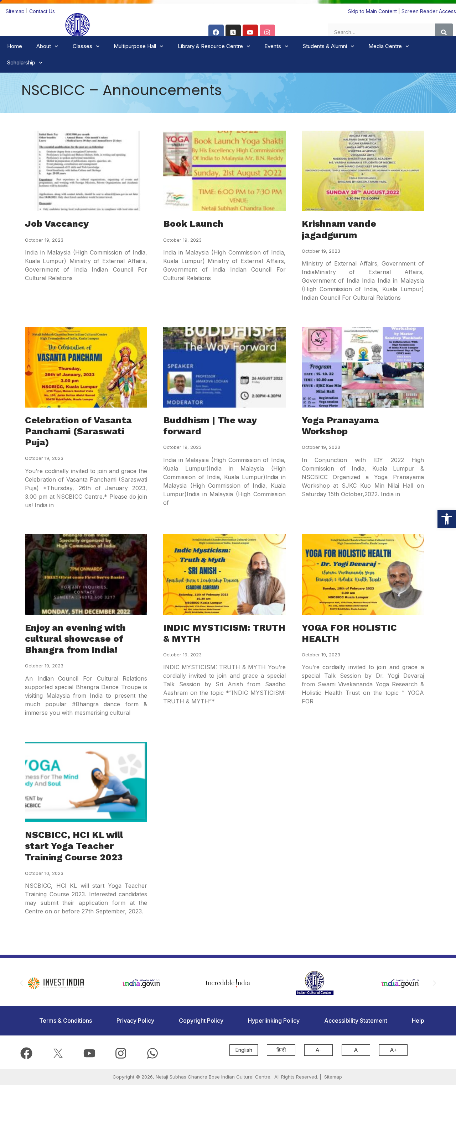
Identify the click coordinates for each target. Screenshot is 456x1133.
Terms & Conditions (65, 1020)
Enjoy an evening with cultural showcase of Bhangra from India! (75, 638)
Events (272, 46)
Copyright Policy (201, 1020)
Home (14, 46)
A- (318, 1050)
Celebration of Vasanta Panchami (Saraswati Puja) (78, 431)
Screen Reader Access (428, 11)
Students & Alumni (325, 46)
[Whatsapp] (152, 1053)
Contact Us (42, 11)
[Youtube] (250, 32)
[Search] (444, 32)
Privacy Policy (135, 1020)
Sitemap (16, 11)
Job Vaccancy (57, 223)
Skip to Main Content (372, 11)
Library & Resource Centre (210, 46)
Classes (82, 46)
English (243, 1050)
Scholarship (21, 62)
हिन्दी (281, 1050)
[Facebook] (216, 32)
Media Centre (385, 46)
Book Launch (193, 223)
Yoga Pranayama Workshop (340, 425)
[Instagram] (267, 32)
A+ (393, 1050)
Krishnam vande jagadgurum (339, 229)
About (43, 46)
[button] (446, 519)
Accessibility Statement (355, 1020)
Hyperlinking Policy (274, 1020)
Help (418, 1020)
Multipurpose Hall (135, 46)
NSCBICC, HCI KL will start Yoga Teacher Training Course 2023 (74, 845)
